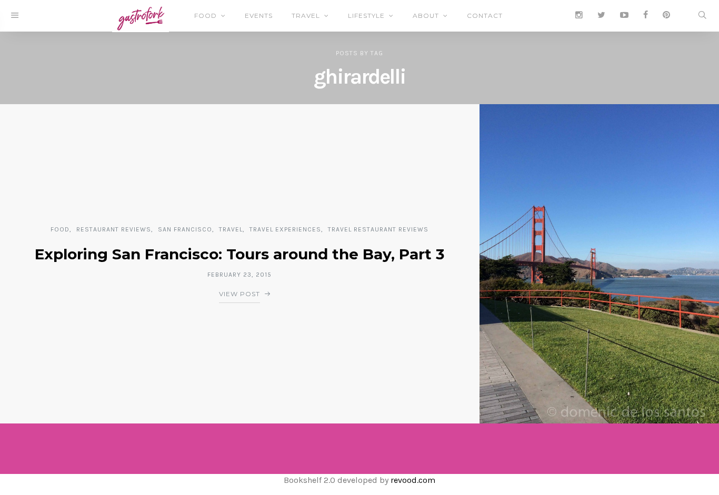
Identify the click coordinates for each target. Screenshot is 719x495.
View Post (239, 294)
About (426, 15)
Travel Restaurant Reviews (378, 229)
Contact (485, 15)
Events (259, 15)
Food (205, 15)
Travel (306, 15)
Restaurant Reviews (113, 229)
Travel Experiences (285, 229)
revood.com (413, 480)
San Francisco (185, 229)
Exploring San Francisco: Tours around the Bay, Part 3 (239, 254)
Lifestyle (366, 15)
